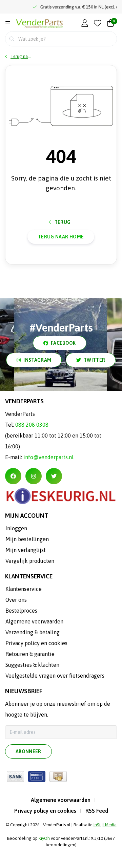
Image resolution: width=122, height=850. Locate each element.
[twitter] (54, 476)
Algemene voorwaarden (60, 800)
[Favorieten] (97, 23)
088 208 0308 (31, 425)
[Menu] (8, 23)
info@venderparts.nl (48, 457)
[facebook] (13, 476)
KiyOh (44, 838)
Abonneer (28, 751)
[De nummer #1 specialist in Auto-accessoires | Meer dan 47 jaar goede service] (39, 23)
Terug (63, 222)
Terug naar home (61, 236)
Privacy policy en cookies (45, 811)
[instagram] (33, 476)
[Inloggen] (84, 23)
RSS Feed (96, 811)
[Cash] (58, 776)
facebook (63, 343)
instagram (37, 360)
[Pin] (36, 776)
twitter (94, 360)
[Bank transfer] (15, 776)
